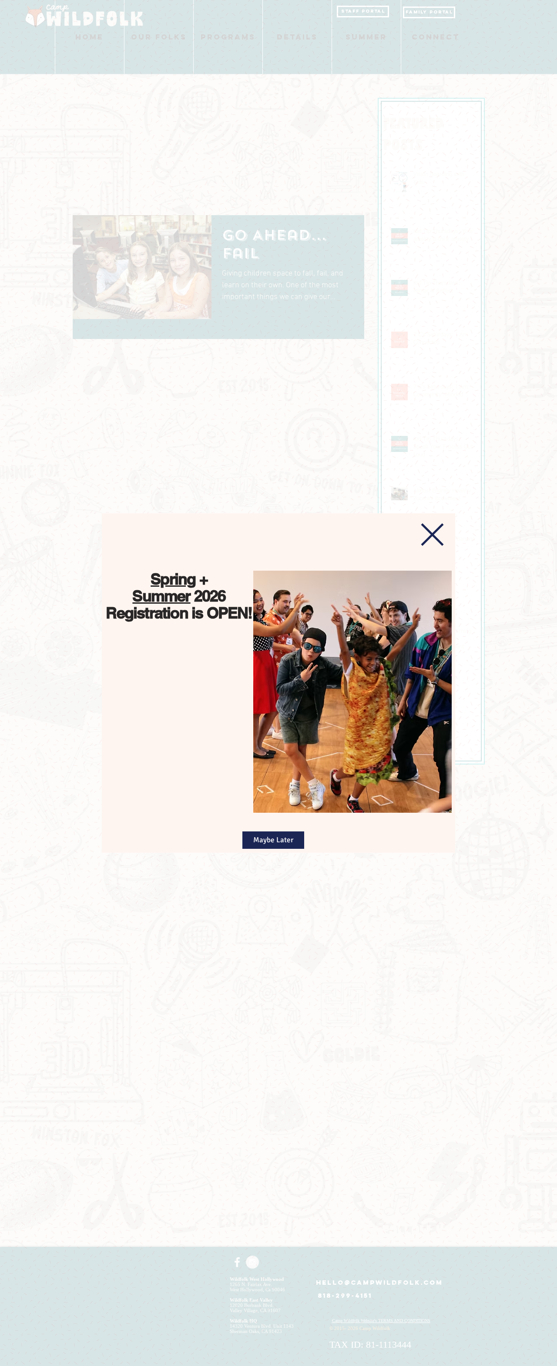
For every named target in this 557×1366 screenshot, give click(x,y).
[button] (432, 534)
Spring (173, 578)
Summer (161, 595)
